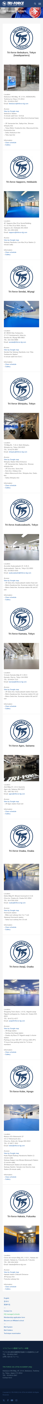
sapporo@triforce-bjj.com (18, 232)
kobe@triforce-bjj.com (17, 1146)
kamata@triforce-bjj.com (18, 682)
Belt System (8, 1327)
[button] (39, 4)
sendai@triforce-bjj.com (17, 342)
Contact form (7, 1378)
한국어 (6, 1301)
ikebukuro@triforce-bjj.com (18, 103)
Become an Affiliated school (14, 1320)
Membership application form (14, 1317)
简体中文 (7, 1304)
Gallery (7, 145)
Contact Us (8, 1311)
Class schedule (10, 142)
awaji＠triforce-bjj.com (17, 1021)
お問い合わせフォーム (11, 1357)
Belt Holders (8, 1330)
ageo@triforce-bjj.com (17, 794)
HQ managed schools (12, 1314)
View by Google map (11, 111)
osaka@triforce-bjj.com (17, 903)
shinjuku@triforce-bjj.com (18, 452)
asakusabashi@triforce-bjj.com (20, 573)
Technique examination (12, 1333)
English (6, 1298)
